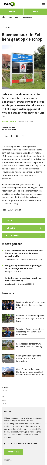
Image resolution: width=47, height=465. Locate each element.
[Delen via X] (17, 136)
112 (10, 17)
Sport (17, 17)
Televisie (5, 404)
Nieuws (11, 11)
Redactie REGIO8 (9, 121)
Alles (4, 17)
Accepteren (13, 452)
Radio (4, 400)
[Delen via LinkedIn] (6, 136)
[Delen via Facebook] (11, 136)
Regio (35, 11)
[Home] (12, 4)
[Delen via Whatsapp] (22, 136)
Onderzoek (27, 17)
